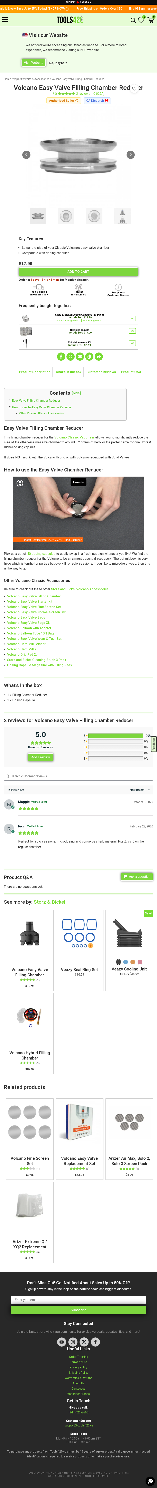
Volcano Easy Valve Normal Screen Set (36, 612)
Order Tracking (78, 1356)
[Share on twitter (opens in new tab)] (70, 356)
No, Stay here (58, 63)
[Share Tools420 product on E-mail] (80, 356)
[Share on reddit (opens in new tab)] (99, 356)
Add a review (40, 757)
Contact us (78, 1388)
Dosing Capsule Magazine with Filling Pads (39, 665)
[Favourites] (134, 88)
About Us (78, 1383)
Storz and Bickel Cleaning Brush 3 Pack (36, 660)
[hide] (76, 393)
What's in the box (68, 372)
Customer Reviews (101, 372)
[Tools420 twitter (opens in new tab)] (84, 1342)
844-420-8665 (78, 1412)
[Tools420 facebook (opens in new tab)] (95, 1342)
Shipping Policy (78, 1372)
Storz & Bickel (49, 902)
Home (7, 78)
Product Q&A (131, 372)
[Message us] (150, 1481)
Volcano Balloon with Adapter (29, 628)
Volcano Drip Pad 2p (22, 654)
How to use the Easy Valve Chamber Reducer (41, 407)
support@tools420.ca (78, 1425)
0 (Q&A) (98, 94)
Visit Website (33, 63)
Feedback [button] (154, 744)
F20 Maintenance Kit (79, 342)
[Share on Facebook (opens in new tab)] (61, 356)
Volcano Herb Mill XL (22, 649)
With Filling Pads (92, 320)
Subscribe (78, 1310)
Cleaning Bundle (79, 330)
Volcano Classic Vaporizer (74, 437)
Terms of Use (78, 1362)
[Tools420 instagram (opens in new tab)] (72, 1342)
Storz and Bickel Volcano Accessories (80, 589)
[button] (51, 8)
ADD (132, 318)
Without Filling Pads (67, 320)
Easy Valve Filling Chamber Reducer (36, 400)
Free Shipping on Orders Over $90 (82, 8)
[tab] (35, 372)
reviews (83, 94)
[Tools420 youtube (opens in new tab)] (61, 1342)
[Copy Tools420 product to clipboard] (89, 356)
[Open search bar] (133, 20)
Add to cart (78, 272)
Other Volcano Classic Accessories (41, 413)
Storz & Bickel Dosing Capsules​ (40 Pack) (79, 314)
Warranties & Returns (78, 1378)
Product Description (34, 372)
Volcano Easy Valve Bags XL (28, 623)
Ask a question (139, 877)
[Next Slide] (131, 155)
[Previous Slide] (26, 155)
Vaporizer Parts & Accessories (31, 78)
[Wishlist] (141, 22)
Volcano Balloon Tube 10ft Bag (30, 633)
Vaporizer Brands (78, 1393)
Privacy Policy (78, 1367)
